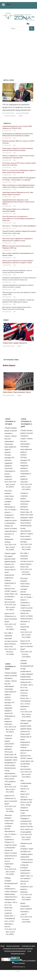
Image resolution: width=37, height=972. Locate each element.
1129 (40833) (26, 657)
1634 (14, 182)
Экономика (9, 651)
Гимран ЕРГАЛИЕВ (22, 113)
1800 (14, 160)
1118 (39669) (26, 899)
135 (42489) (10, 874)
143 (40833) (10, 629)
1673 (14, 228)
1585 (14, 235)
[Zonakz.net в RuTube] (28, 24)
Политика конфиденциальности (15, 951)
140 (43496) (10, 792)
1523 (14, 152)
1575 (14, 130)
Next (31, 331)
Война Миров (9, 365)
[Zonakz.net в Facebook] (13, 24)
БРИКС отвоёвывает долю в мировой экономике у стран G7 (26, 909)
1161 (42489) (26, 637)
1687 (14, 213)
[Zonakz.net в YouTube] (16, 24)
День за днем (10, 484)
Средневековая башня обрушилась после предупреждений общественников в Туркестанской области (18, 202)
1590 (14, 145)
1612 (14, 223)
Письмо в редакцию (13, 946)
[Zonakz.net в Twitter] (11, 24)
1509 (14, 257)
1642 (14, 138)
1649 (14, 274)
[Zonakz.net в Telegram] (19, 24)
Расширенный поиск (18, 953)
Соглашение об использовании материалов (18, 948)
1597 (14, 167)
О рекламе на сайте (28, 946)
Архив (3, 946)
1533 (14, 189)
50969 (19, 395)
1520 (14, 289)
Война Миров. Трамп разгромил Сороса (17, 392)
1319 (14, 297)
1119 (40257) (26, 839)
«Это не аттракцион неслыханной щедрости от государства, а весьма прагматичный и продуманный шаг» (16, 107)
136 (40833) (10, 811)
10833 (21, 116)
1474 (14, 250)
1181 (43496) (26, 549)
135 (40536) (10, 934)
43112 (19, 346)
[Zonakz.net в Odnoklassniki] (22, 24)
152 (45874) (10, 487)
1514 (14, 282)
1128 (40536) (26, 717)
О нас (29, 951)
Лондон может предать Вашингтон (15, 343)
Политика (9, 627)
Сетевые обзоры (9, 116)
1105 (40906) (26, 922)
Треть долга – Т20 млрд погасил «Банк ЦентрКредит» (19, 226)
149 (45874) (10, 732)
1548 (14, 265)
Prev (5, 331)
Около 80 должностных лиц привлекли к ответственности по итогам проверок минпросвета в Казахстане (18, 218)
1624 (14, 196)
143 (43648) (10, 654)
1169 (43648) (26, 574)
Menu (8, 4)
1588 (14, 304)
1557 (14, 174)
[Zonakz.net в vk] (25, 24)
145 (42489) (10, 549)
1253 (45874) (26, 489)
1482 (14, 311)
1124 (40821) (26, 777)
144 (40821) (10, 609)
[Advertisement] (18, 52)
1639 (14, 243)
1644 (14, 206)
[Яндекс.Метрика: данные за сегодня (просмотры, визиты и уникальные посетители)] (18, 963)
